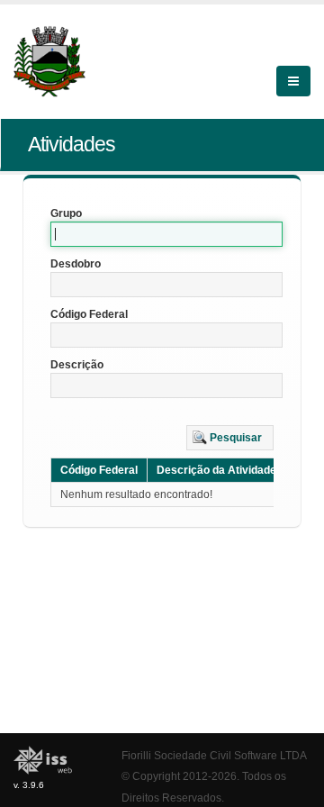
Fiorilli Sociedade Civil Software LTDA (214, 755)
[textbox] (166, 234)
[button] (230, 437)
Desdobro (75, 264)
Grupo (66, 213)
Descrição (77, 364)
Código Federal (89, 314)
